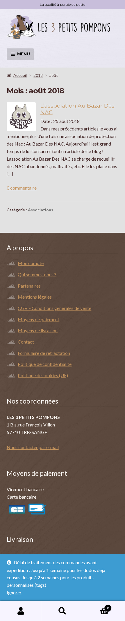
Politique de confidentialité (45, 364)
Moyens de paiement (38, 319)
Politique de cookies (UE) (43, 375)
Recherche (62, 611)
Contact (26, 341)
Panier (96, 606)
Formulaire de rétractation (44, 353)
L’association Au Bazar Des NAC (77, 109)
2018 (38, 75)
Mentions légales (35, 296)
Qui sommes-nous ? (37, 274)
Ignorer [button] (14, 592)
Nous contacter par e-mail (33, 447)
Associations (40, 209)
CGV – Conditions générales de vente (54, 308)
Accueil (20, 75)
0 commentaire (22, 187)
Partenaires (29, 285)
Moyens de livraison (38, 330)
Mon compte (31, 263)
